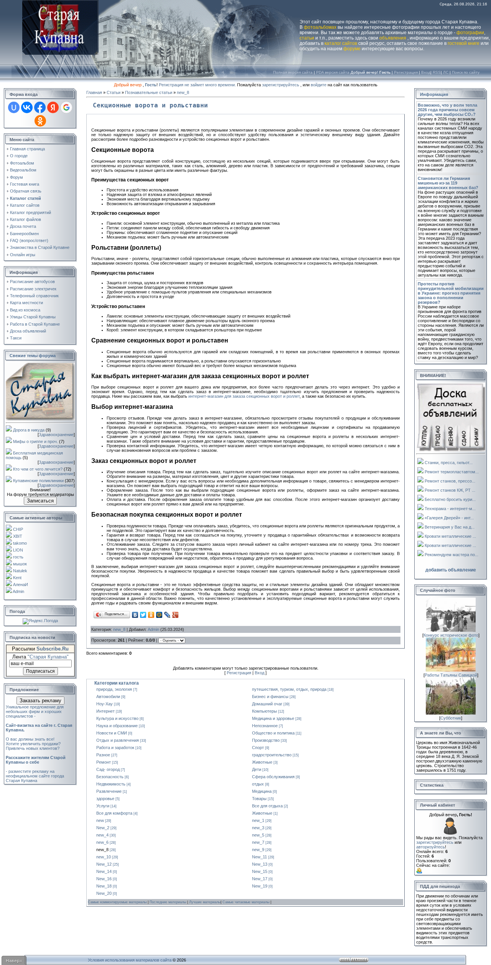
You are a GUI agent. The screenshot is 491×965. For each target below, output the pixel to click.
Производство (266, 740)
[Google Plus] (175, 615)
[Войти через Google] (66, 107)
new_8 (183, 92)
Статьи (113, 92)
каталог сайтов (341, 43)
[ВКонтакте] (135, 615)
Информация (434, 94)
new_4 (102, 835)
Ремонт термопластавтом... (452, 471)
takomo (20, 543)
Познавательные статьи (148, 92)
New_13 (259, 864)
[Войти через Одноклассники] (40, 121)
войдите (318, 84)
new (100, 820)
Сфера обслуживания (273, 776)
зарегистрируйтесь (280, 84)
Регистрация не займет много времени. (198, 84)
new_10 (103, 857)
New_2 (102, 827)
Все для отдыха (267, 806)
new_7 (258, 842)
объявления (392, 38)
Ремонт (103, 762)
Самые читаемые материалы (246, 902)
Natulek (20, 570)
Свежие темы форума (33, 355)
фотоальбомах (320, 27)
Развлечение (109, 791)
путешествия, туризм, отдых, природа (289, 689)
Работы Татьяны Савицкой (451, 675)
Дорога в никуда (28, 430)
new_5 (258, 835)
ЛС (445, 72)
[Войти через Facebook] (40, 107)
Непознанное (265, 725)
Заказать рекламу (40, 700)
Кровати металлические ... (450, 536)
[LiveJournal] (167, 615)
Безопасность (110, 776)
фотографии (470, 32)
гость (18, 557)
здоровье (105, 798)
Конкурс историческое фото (450, 635)
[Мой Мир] (159, 615)
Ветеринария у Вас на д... (450, 527)
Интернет (105, 711)
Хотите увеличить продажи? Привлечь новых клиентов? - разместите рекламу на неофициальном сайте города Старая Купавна (36, 762)
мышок (20, 564)
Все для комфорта (114, 813)
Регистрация (406, 72)
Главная (94, 92)
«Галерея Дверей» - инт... (449, 517)
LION (18, 550)
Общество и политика (273, 733)
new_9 (258, 849)
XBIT (17, 536)
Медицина (262, 791)
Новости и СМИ (111, 733)
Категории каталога (116, 683)
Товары (259, 798)
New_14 (104, 871)
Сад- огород (108, 769)
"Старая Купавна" (48, 657)
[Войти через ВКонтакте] (27, 107)
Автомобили (108, 696)
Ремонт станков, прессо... (450, 481)
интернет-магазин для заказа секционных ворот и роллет (244, 396)
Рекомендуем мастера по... (451, 554)
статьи (307, 38)
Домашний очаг (267, 704)
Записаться (40, 501)
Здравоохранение (56, 434)
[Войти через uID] (14, 107)
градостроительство (272, 755)
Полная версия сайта (293, 72)
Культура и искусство (117, 718)
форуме (352, 48)
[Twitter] (143, 615)
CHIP (18, 529)
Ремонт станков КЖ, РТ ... (450, 490)
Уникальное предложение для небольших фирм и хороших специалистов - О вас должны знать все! (39, 723)
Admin (18, 591)
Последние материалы (168, 902)
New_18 (104, 886)
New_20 (104, 893)
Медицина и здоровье (273, 718)
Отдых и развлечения (117, 740)
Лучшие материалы (205, 902)
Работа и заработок (115, 747)
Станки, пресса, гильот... (449, 462)
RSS (437, 72)
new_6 (102, 842)
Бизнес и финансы (270, 696)
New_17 (259, 878)
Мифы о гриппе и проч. (35, 441)
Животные (262, 762)
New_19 (259, 886)
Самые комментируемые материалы (118, 902)
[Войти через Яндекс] (53, 107)
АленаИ (20, 584)
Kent (17, 577)
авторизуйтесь (430, 847)
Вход (425, 72)
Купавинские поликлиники (38, 480)
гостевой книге (463, 43)
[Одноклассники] (151, 615)
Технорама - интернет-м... (450, 508)
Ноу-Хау (104, 704)
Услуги (102, 806)
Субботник (450, 718)
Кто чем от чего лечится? (38, 469)
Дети (256, 769)
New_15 (259, 871)
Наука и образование (117, 725)
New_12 (104, 864)
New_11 (259, 857)
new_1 (258, 820)
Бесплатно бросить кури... (450, 499)
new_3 (258, 827)
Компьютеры (264, 711)
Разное (103, 755)
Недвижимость (110, 784)
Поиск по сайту (465, 72)
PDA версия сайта (332, 72)
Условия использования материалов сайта (129, 960)
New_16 (104, 878)
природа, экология (114, 689)
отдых (258, 784)
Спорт (258, 747)
